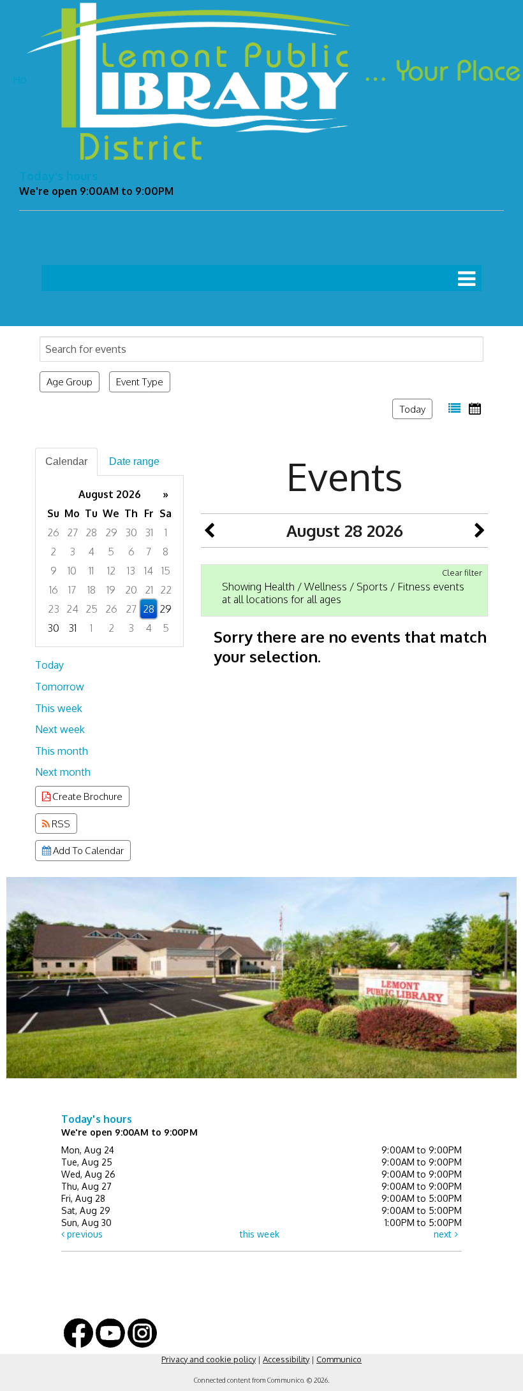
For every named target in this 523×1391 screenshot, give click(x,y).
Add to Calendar (87, 850)
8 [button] (165, 551)
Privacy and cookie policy (208, 1359)
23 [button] (53, 609)
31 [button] (149, 532)
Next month (63, 772)
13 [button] (131, 570)
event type (139, 381)
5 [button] (111, 551)
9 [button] (53, 570)
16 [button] (53, 589)
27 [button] (72, 532)
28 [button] (91, 532)
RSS (60, 823)
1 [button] (166, 532)
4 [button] (91, 551)
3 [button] (72, 551)
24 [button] (72, 609)
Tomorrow (59, 686)
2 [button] (53, 551)
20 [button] (131, 589)
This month (61, 751)
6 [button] (131, 551)
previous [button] (83, 1234)
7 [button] (148, 551)
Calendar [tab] (66, 461)
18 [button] (91, 589)
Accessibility (286, 1359)
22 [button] (166, 589)
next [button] (444, 1234)
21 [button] (149, 589)
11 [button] (91, 570)
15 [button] (165, 570)
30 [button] (131, 532)
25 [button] (91, 609)
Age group (69, 381)
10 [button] (72, 570)
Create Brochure (86, 796)
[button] (466, 278)
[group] (109, 561)
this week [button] (259, 1234)
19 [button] (111, 589)
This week (58, 708)
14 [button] (148, 570)
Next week (60, 729)
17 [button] (72, 589)
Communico (339, 1359)
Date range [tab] (134, 461)
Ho (20, 79)
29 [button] (111, 532)
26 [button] (53, 532)
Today (412, 409)
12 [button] (111, 570)
